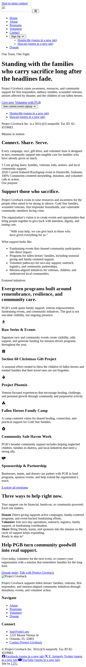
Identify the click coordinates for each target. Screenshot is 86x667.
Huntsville (37, 40)
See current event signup (18, 106)
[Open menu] (35, 11)
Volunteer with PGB (28, 102)
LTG (14, 663)
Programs (16, 25)
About (14, 21)
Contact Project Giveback (26, 642)
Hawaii (35, 43)
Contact (14, 32)
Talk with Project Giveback (36, 572)
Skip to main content (15, 3)
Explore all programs (15, 487)
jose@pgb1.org (19, 631)
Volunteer (16, 28)
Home (13, 18)
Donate (14, 47)
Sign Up (16, 36)
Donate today (10, 572)
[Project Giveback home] (17, 11)
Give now (8, 102)
